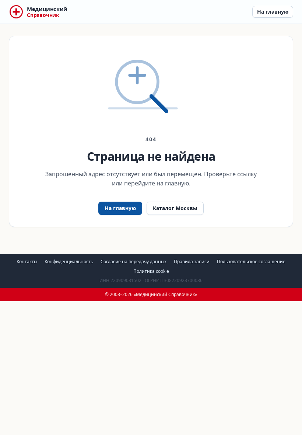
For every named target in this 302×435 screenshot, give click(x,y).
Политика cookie (151, 271)
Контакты (27, 261)
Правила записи (192, 261)
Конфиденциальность (69, 261)
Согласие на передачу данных (133, 261)
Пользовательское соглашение (251, 261)
